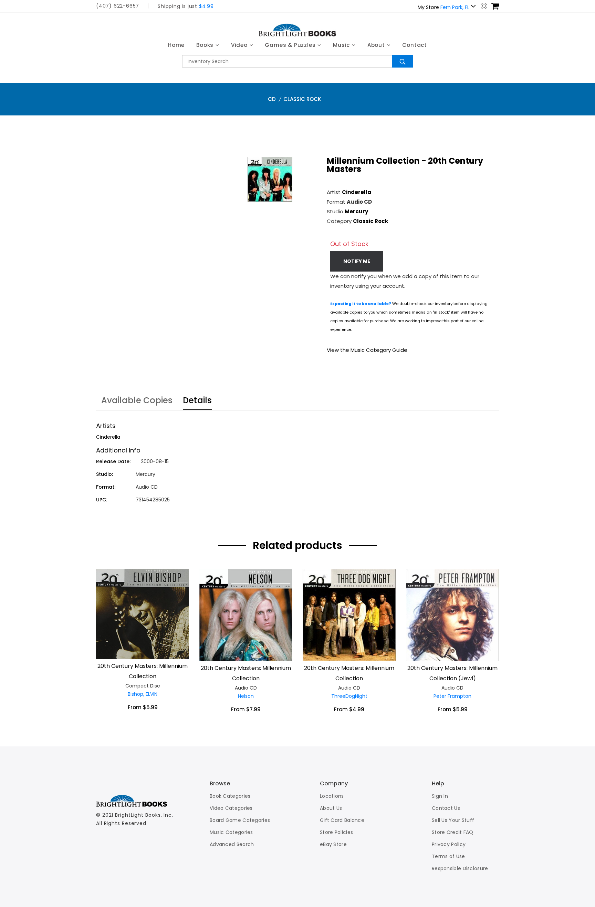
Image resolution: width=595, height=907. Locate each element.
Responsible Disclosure (460, 868)
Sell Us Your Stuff (453, 820)
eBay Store (333, 844)
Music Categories (231, 832)
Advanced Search (232, 844)
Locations (332, 796)
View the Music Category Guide (367, 350)
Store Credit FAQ (452, 832)
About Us (331, 808)
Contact (414, 45)
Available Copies (137, 401)
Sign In (440, 796)
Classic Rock (302, 99)
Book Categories (230, 796)
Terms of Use (448, 856)
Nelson (246, 696)
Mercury (356, 211)
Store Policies (336, 832)
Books (205, 45)
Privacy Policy (449, 844)
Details (197, 401)
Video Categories (231, 808)
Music (342, 45)
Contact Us (446, 808)
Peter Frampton (452, 696)
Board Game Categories (240, 820)
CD (272, 99)
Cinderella (356, 192)
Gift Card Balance (342, 820)
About (377, 45)
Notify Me (356, 261)
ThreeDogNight (349, 696)
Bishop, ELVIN (142, 694)
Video (240, 45)
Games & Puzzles (291, 45)
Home (176, 45)
